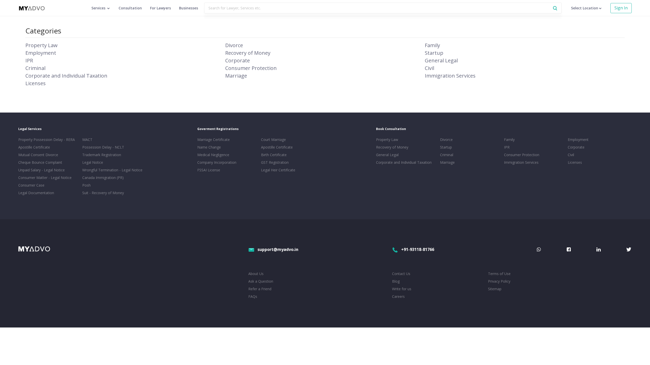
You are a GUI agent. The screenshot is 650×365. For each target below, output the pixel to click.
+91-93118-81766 (417, 249)
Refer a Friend (259, 288)
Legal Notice (92, 162)
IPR (29, 60)
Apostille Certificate (34, 147)
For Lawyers (160, 8)
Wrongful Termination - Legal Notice (112, 170)
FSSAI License (208, 170)
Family (432, 45)
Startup (434, 52)
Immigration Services (450, 75)
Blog (396, 281)
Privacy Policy (499, 281)
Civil (429, 68)
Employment (40, 52)
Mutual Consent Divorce (38, 154)
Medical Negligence (213, 154)
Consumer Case (31, 185)
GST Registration (275, 162)
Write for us (401, 288)
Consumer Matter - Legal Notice (45, 177)
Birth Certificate (274, 154)
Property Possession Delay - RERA (46, 139)
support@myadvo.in (277, 249)
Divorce (234, 45)
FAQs (252, 296)
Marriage (236, 75)
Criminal (35, 68)
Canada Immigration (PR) (103, 177)
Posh (86, 185)
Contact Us (401, 273)
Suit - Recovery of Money (103, 192)
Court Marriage (273, 139)
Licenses (35, 83)
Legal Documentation (36, 192)
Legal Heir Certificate (278, 170)
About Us (256, 273)
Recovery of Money (247, 52)
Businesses (188, 8)
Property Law (41, 45)
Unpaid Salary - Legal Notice (41, 170)
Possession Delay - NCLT (103, 147)
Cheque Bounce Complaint (40, 162)
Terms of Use (499, 273)
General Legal (441, 60)
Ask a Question (260, 281)
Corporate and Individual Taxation (66, 75)
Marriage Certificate (213, 139)
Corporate (237, 60)
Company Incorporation (216, 162)
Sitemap (494, 288)
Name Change (209, 147)
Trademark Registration (101, 154)
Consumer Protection (251, 68)
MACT (87, 139)
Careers (398, 296)
